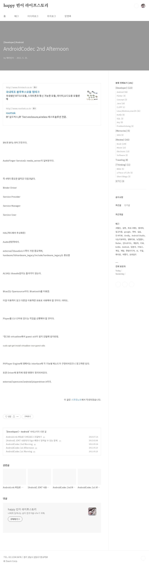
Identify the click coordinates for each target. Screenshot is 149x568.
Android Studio (138, 235)
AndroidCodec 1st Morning (19, 451)
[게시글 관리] (17, 416)
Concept (122, 99)
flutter (118, 243)
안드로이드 (127, 243)
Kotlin (121, 114)
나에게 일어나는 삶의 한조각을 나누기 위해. (26, 513)
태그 (16, 16)
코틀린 (118, 228)
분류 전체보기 (124, 82)
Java (121, 103)
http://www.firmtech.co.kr (19, 87)
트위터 (131, 284)
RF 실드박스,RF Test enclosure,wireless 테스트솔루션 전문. (36, 116)
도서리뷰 (119, 235)
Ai (137, 250)
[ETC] (120, 181)
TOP (143, 558)
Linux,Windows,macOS (128, 110)
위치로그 (51, 16)
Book (121, 143)
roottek (10, 113)
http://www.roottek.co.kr (18, 108)
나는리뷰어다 (121, 239)
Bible (120, 168)
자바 (134, 231)
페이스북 (118, 284)
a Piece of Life (125, 172)
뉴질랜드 (139, 239)
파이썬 (118, 254)
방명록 (68, 16)
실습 (139, 231)
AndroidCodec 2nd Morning (19, 444)
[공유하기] (14, 416)
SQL (120, 118)
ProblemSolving (125, 126)
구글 (141, 250)
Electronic (123, 151)
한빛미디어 (130, 250)
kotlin (118, 246)
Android (25, 431)
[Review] (123, 139)
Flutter (121, 95)
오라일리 (133, 254)
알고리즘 (119, 231)
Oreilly (127, 235)
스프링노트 (76, 399)
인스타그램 (124, 284)
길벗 (124, 228)
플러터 (140, 228)
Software (122, 155)
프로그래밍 (132, 228)
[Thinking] (123, 164)
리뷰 (142, 243)
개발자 (136, 243)
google (127, 231)
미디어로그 (33, 16)
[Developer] (13, 431)
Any (120, 122)
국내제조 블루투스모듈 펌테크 (23, 91)
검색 (136, 6)
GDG (120, 135)
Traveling (122, 159)
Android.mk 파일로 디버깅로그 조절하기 (24, 436)
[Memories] (123, 130)
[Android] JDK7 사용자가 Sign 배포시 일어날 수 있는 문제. (32, 440)
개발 (122, 250)
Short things (123, 176)
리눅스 (140, 246)
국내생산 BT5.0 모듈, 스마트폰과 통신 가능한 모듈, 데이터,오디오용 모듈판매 (43, 97)
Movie (121, 147)
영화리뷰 (131, 239)
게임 (117, 250)
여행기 (125, 254)
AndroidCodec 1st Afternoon (20, 447)
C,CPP (121, 107)
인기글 (127, 205)
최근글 (118, 205)
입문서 (133, 246)
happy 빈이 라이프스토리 (25, 6)
